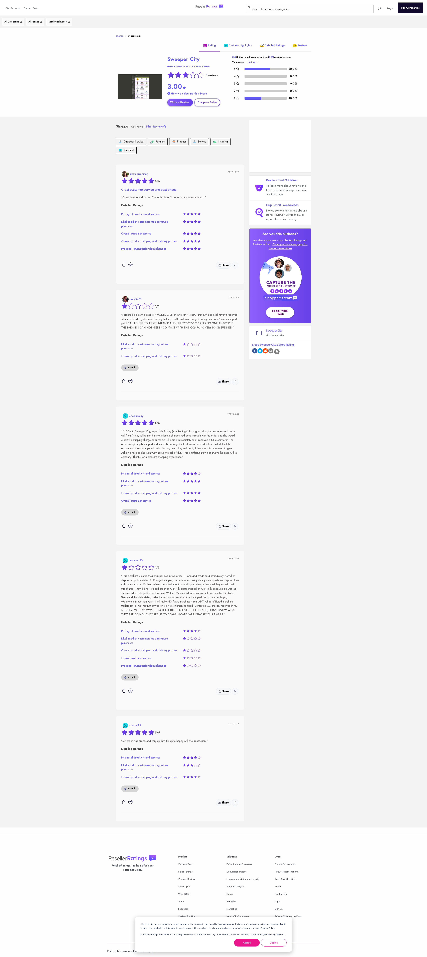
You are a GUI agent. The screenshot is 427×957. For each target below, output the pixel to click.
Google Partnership (285, 864)
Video (181, 901)
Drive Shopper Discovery (239, 864)
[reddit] (265, 351)
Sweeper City (183, 59)
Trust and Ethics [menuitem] (31, 8)
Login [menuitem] (390, 8)
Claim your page (280, 312)
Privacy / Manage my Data (288, 916)
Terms (278, 886)
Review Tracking (186, 916)
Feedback (183, 908)
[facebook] (254, 351)
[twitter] (260, 351)
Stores (119, 36)
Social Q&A (184, 886)
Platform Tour (185, 864)
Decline (274, 942)
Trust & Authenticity (286, 879)
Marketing (232, 908)
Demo (230, 893)
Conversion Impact (236, 871)
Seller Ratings (185, 871)
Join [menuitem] (380, 8)
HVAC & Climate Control (197, 66)
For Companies (410, 8)
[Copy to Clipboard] (277, 351)
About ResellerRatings (286, 871)
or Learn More (283, 248)
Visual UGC (184, 893)
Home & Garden (175, 66)
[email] (270, 351)
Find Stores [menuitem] (11, 8)
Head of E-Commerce (238, 916)
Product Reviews (187, 879)
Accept (247, 942)
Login (277, 901)
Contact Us (281, 893)
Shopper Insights (236, 886)
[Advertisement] (280, 146)
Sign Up (279, 908)
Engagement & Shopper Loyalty (243, 879)
